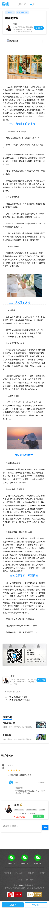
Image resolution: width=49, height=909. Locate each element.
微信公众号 (11, 863)
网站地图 (30, 879)
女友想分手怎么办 (22, 699)
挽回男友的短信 (21, 697)
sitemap (19, 879)
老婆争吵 (10, 12)
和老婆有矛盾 (22, 12)
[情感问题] (4, 4)
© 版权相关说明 (13, 691)
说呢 (21, 885)
